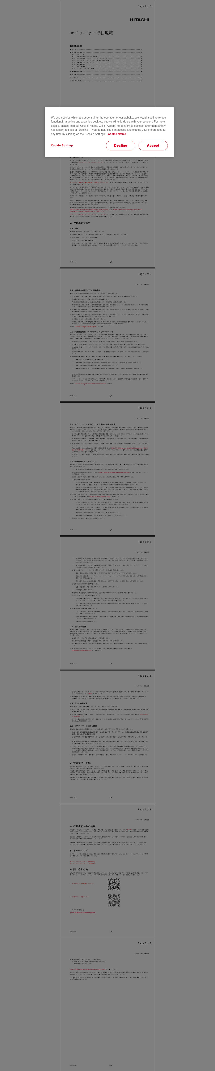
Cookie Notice (117, 134)
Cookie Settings (62, 145)
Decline (120, 145)
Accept (153, 145)
